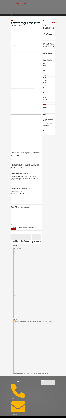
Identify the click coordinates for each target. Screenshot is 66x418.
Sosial (43, 130)
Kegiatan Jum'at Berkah (45, 117)
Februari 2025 (44, 95)
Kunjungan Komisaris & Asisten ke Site (47, 123)
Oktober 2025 (44, 82)
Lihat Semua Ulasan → (16, 375)
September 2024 (45, 99)
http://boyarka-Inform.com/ (46, 55)
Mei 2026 (44, 70)
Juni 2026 (44, 68)
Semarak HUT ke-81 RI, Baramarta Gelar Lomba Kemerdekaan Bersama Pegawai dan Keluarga (15, 241)
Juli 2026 (44, 67)
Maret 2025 (44, 94)
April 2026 (44, 72)
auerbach (44, 58)
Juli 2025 (44, 87)
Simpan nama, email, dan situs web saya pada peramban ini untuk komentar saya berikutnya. (24, 227)
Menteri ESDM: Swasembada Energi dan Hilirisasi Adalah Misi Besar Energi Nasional (48, 50)
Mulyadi (44, 52)
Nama (12, 219)
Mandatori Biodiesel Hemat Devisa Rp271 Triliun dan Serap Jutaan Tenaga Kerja (18, 201)
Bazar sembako (45, 107)
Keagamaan (44, 114)
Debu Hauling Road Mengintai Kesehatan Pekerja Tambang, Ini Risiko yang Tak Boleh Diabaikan (36, 241)
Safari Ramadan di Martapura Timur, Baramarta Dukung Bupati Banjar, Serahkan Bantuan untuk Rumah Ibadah (48, 59)
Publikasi (14, 20)
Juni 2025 (44, 89)
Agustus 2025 (44, 85)
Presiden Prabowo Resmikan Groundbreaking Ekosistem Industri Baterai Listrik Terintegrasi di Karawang (33, 201)
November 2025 (45, 80)
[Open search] (47, 15)
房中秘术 (44, 43)
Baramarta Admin (14, 25)
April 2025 (44, 92)
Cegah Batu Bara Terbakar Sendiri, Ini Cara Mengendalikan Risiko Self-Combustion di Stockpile (25, 241)
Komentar (12, 208)
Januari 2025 (44, 97)
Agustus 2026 (44, 65)
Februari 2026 (44, 75)
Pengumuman (44, 127)
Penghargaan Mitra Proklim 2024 (47, 125)
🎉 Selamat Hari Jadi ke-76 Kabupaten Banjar (48, 36)
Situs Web (12, 224)
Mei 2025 (44, 90)
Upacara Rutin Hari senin (46, 133)
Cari (43, 20)
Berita (12, 20)
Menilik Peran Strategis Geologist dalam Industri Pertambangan (48, 56)
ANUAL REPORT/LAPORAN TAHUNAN (47, 105)
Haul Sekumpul (44, 112)
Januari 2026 (44, 77)
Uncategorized (44, 132)
